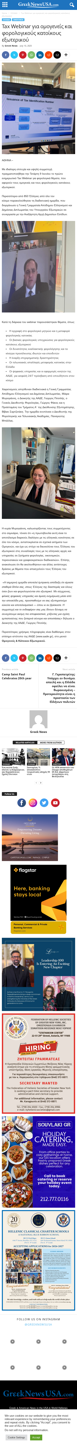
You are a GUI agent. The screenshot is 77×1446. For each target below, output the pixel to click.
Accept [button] (36, 1437)
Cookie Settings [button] (16, 1437)
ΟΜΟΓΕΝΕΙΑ (18, 19)
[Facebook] (5, 55)
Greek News (11, 45)
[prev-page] (36, 783)
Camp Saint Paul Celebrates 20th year (17, 676)
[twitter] (44, 802)
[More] (66, 55)
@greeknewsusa (38, 1324)
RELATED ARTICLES (25, 742)
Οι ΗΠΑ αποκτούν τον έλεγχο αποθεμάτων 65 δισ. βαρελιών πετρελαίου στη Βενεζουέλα (63, 772)
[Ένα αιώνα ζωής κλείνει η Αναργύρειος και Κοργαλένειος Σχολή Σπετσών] (13, 757)
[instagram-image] (12, 1341)
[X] (14, 55)
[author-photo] (38, 719)
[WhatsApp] (31, 55)
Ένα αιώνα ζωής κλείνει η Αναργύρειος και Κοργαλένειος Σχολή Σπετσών (13, 770)
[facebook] (21, 802)
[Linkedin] (40, 55)
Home (4, 13)
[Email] (57, 55)
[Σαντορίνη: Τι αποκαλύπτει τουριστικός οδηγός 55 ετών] (38, 757)
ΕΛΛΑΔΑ (14, 13)
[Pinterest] (23, 55)
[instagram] (33, 802)
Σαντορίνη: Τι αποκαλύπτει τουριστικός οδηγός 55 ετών (38, 770)
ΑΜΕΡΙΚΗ (57, 764)
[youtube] (55, 802)
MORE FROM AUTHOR (51, 742)
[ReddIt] (48, 55)
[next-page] (41, 783)
